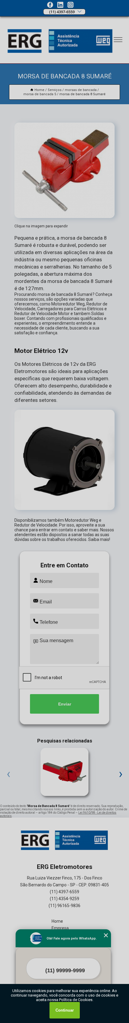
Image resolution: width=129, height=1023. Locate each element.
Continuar (65, 1010)
